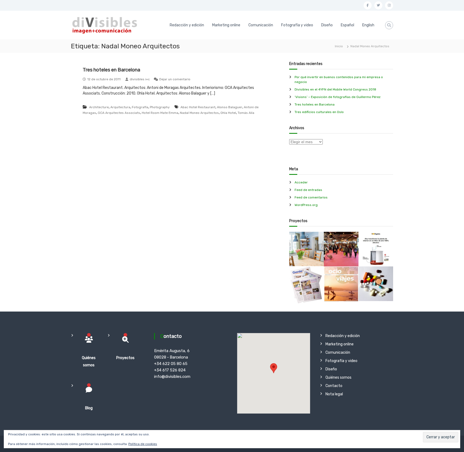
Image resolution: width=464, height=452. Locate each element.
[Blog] (88, 389)
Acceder (301, 182)
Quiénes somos (338, 377)
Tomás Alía (246, 113)
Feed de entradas (308, 190)
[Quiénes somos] (88, 339)
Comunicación (260, 25)
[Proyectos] (125, 339)
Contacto (333, 386)
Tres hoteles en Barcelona (111, 70)
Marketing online (226, 25)
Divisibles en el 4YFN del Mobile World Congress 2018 (335, 89)
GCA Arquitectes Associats (119, 113)
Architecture (99, 107)
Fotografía (140, 107)
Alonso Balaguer (229, 107)
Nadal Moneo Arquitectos (199, 113)
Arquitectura (120, 107)
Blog (89, 408)
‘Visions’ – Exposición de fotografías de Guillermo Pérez (337, 97)
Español (347, 25)
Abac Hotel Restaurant (197, 107)
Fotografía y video (297, 25)
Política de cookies (142, 444)
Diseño (327, 25)
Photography (160, 107)
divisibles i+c (140, 79)
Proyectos (125, 358)
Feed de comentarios (311, 197)
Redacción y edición (187, 25)
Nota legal (334, 394)
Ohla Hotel (228, 113)
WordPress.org (306, 205)
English (368, 25)
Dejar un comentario (174, 79)
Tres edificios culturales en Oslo (319, 112)
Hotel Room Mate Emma (160, 113)
